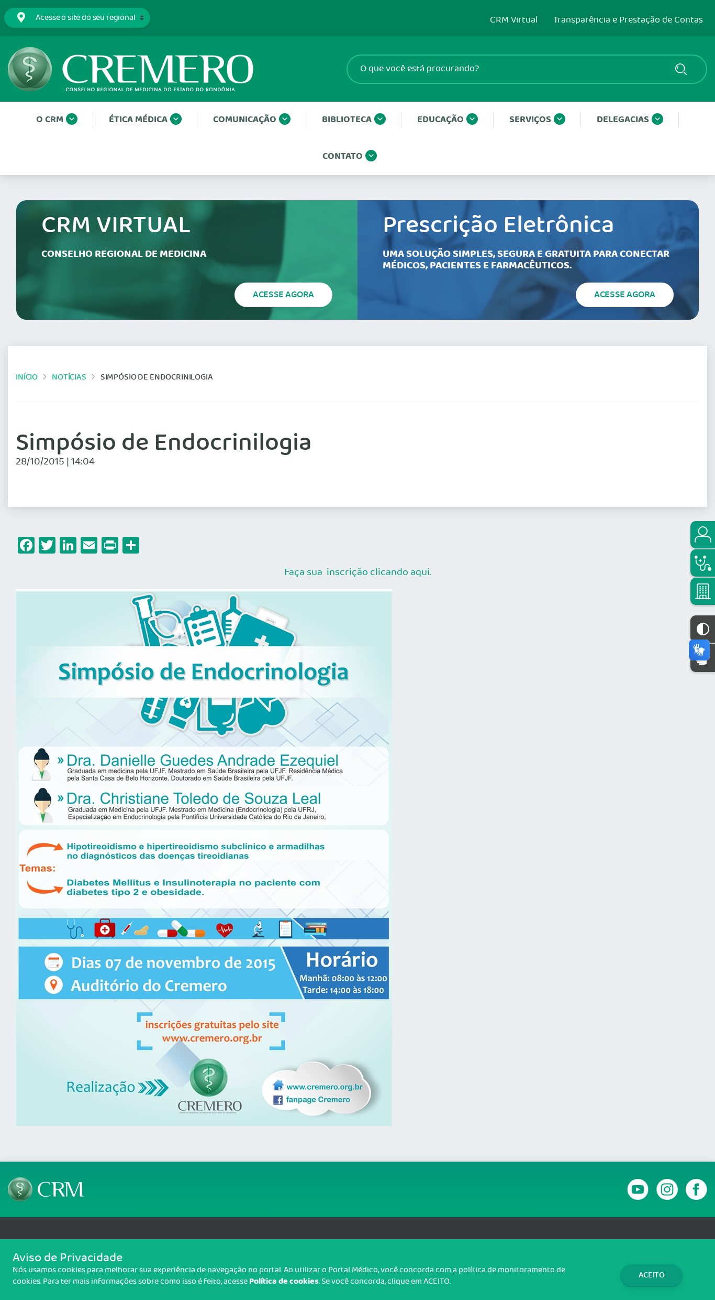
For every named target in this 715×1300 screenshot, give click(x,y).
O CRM (49, 119)
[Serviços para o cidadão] (702, 534)
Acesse (283, 294)
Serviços (530, 119)
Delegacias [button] (623, 119)
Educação (440, 119)
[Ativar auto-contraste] (702, 629)
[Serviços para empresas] (702, 591)
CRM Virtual (514, 20)
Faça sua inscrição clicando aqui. (357, 572)
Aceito (652, 1275)
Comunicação (244, 119)
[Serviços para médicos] (702, 563)
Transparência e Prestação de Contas (628, 20)
